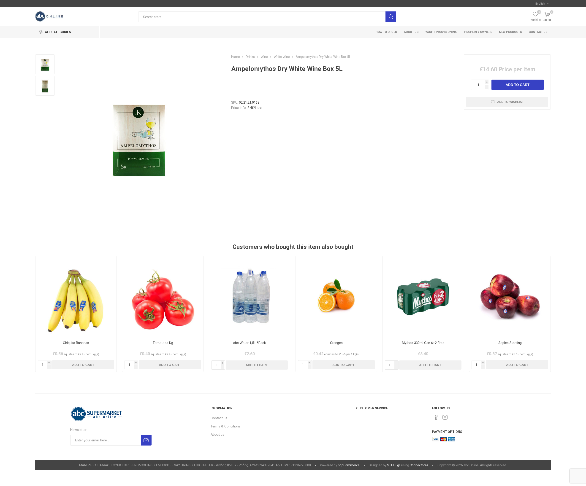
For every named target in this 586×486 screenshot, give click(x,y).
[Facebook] (436, 417)
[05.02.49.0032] (76, 296)
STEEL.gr (393, 465)
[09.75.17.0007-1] (249, 296)
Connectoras (419, 465)
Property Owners (478, 32)
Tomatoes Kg (163, 343)
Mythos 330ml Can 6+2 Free (423, 343)
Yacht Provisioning (441, 32)
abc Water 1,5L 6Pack (249, 343)
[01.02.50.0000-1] (162, 296)
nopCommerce (349, 465)
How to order (386, 32)
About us (217, 434)
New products (510, 32)
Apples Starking (510, 343)
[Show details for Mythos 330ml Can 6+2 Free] (423, 296)
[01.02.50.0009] (336, 296)
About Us (411, 32)
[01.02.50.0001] (510, 296)
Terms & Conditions (226, 426)
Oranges (336, 343)
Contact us (538, 32)
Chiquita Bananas (76, 343)
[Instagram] (445, 417)
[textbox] (261, 16)
